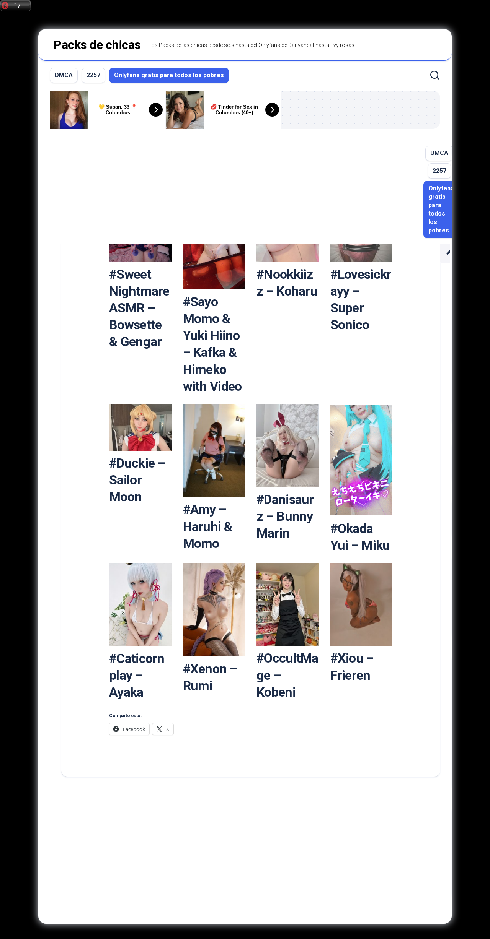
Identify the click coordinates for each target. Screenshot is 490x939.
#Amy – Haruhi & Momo (207, 526)
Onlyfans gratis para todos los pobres (169, 75)
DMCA (64, 75)
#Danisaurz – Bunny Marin (285, 516)
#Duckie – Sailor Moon (137, 479)
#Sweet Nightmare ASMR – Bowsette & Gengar (139, 307)
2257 (93, 75)
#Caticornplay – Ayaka (137, 675)
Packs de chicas (97, 44)
